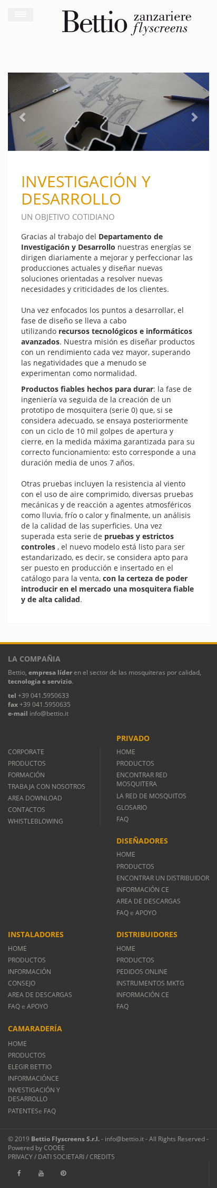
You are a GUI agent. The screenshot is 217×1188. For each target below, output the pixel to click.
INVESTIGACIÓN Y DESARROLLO (34, 1094)
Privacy (20, 1156)
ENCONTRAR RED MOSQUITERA (141, 779)
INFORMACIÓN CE (142, 889)
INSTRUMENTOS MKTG (150, 983)
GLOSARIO (131, 807)
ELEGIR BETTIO (30, 1066)
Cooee (54, 1147)
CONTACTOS (26, 809)
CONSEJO (21, 983)
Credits (102, 1156)
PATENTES (23, 1110)
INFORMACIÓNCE (33, 1078)
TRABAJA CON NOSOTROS (46, 786)
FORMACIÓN (26, 774)
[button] (23, 112)
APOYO (145, 912)
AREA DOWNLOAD (35, 798)
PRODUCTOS (27, 763)
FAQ (122, 819)
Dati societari (61, 1156)
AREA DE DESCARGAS (148, 901)
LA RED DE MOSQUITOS (151, 795)
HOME (125, 751)
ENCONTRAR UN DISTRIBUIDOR (162, 878)
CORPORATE (26, 751)
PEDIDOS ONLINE (141, 971)
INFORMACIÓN (31, 971)
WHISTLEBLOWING (35, 821)
